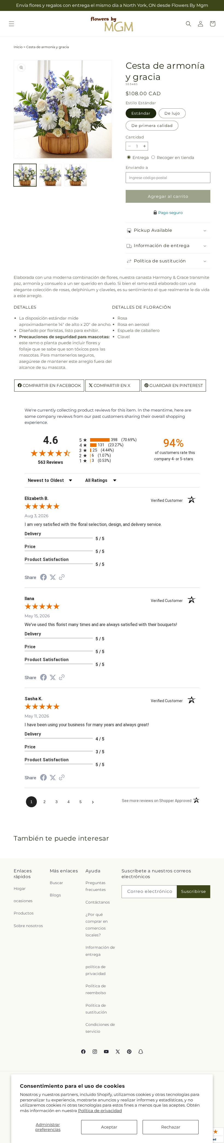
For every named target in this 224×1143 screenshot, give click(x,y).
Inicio (18, 47)
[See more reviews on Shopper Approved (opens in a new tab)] (62, 577)
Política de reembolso (96, 989)
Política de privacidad (100, 1110)
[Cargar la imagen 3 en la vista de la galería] (75, 175)
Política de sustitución (96, 1009)
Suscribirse (193, 891)
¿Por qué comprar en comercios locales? (97, 925)
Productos (24, 913)
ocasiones (23, 900)
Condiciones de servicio (100, 1028)
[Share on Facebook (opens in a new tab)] (43, 577)
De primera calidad (152, 125)
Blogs (55, 895)
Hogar (20, 888)
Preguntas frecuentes (96, 886)
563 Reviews (57, 462)
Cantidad (135, 137)
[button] (11, 24)
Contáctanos (98, 902)
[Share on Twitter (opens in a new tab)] (52, 577)
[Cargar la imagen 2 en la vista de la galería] (50, 175)
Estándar (141, 113)
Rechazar (170, 1127)
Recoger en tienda (175, 157)
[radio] (112, 440)
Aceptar (109, 1127)
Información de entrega (100, 951)
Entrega (141, 157)
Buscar (56, 882)
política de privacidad (95, 970)
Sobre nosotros (28, 925)
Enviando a (146, 167)
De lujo (172, 113)
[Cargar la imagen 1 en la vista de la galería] (25, 175)
